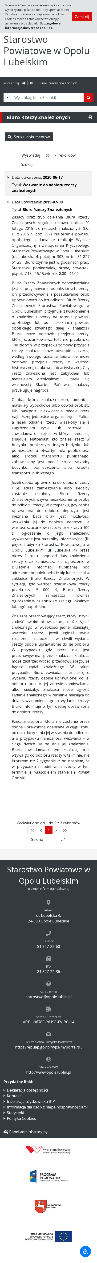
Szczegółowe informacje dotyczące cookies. (33, 25)
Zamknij (82, 16)
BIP (32, 83)
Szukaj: (27, 164)
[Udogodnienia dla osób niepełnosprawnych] (85, 1251)
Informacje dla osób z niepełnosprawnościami (47, 1107)
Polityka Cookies (21, 1118)
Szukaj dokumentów (32, 136)
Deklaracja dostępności (27, 1090)
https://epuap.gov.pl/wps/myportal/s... (48, 1047)
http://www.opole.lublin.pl (48, 1072)
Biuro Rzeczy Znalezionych (58, 83)
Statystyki (15, 1112)
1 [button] (48, 830)
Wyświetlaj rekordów (48, 155)
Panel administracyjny (28, 1131)
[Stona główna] (23, 83)
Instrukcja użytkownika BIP (31, 1101)
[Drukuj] (90, 117)
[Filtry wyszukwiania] (8, 97)
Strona (37, 839)
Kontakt (14, 1095)
